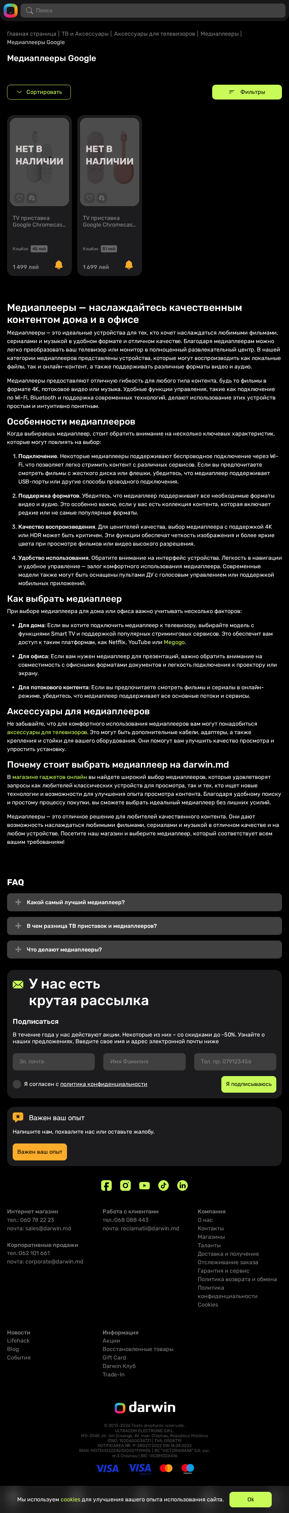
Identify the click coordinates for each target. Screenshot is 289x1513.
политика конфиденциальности (103, 1084)
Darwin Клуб (119, 1366)
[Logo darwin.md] (11, 10)
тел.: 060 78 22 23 (30, 1220)
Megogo (174, 642)
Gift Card (114, 1357)
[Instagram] (125, 1185)
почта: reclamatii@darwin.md (141, 1228)
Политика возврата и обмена (237, 1279)
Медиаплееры (220, 33)
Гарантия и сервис (224, 1270)
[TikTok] (163, 1185)
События (19, 1357)
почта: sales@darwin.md (39, 1228)
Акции (111, 1340)
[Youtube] (144, 1185)
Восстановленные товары (138, 1349)
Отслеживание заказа (228, 1262)
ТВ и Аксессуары (85, 33)
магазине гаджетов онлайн (49, 777)
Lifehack (18, 1340)
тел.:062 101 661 (28, 1253)
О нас (205, 1220)
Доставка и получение (228, 1253)
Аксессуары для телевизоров (154, 33)
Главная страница (31, 33)
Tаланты (209, 1245)
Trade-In (114, 1374)
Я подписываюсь (249, 1084)
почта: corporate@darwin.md (45, 1261)
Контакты (211, 1228)
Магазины (211, 1236)
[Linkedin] (182, 1185)
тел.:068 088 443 (126, 1220)
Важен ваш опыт (39, 1151)
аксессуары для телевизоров (47, 732)
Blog (13, 1349)
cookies (70, 1499)
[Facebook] (106, 1185)
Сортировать (44, 92)
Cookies (208, 1304)
